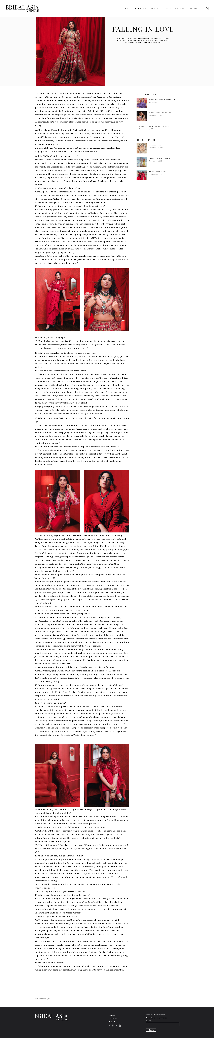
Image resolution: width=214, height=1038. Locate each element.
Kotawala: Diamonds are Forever (154, 126)
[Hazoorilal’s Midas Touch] (142, 116)
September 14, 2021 (146, 129)
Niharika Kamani (156, 145)
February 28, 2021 (155, 174)
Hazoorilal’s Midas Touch (160, 113)
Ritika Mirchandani (157, 172)
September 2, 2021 (156, 115)
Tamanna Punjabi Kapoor (160, 158)
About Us (112, 1015)
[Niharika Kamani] (142, 148)
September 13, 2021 (156, 148)
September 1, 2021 (156, 161)
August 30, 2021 (154, 102)
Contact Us (113, 1019)
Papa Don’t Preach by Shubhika (162, 99)
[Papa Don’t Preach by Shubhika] (142, 103)
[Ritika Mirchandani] (142, 175)
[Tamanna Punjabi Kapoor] (142, 162)
